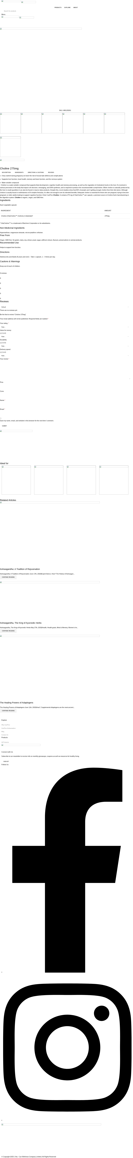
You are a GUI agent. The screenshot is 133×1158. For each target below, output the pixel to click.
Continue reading (8, 710)
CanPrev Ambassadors (8, 728)
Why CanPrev (5, 725)
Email (2, 409)
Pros (1, 382)
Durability (3, 340)
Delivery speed (5, 349)
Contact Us (4, 735)
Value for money (5, 330)
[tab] (6, 172)
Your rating (4, 323)
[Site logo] (11, 3)
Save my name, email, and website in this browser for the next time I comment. (27, 421)
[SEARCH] (131, 10)
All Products (5, 742)
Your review (4, 359)
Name (2, 400)
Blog (2, 731)
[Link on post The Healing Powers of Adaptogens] (65, 607)
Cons (2, 391)
